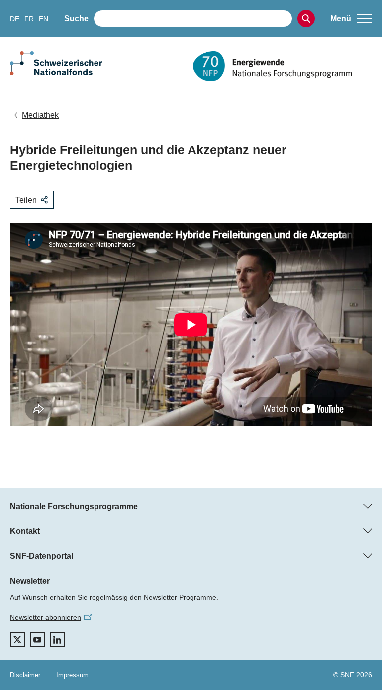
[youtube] (37, 639)
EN (43, 19)
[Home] (282, 66)
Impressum (72, 675)
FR (29, 19)
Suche (76, 18)
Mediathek (40, 115)
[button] (351, 18)
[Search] (306, 18)
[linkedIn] (57, 639)
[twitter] (17, 639)
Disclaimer (25, 675)
